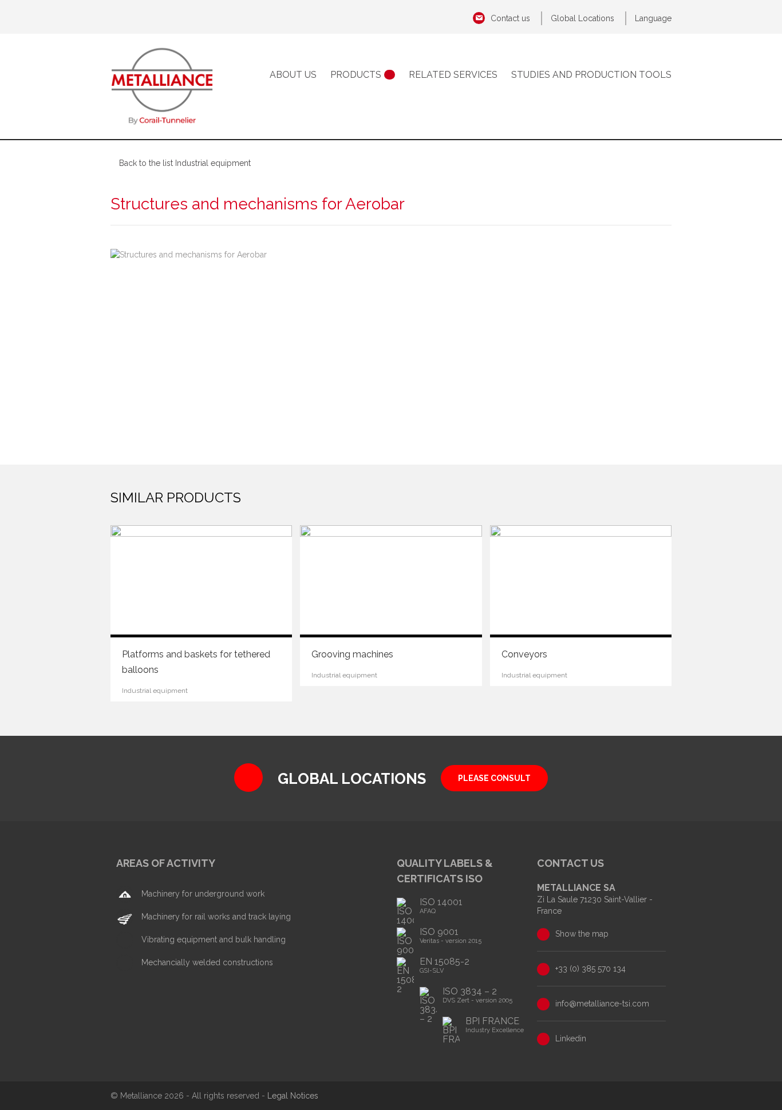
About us (293, 74)
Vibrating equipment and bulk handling (212, 939)
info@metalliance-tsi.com (602, 1003)
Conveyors (524, 654)
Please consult (494, 778)
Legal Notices (292, 1095)
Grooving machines (352, 654)
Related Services (453, 74)
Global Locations (582, 18)
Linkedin (570, 1038)
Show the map (582, 933)
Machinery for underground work (201, 893)
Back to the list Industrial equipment (185, 163)
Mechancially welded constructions (206, 962)
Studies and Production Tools (591, 74)
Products (355, 74)
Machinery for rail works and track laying (215, 916)
